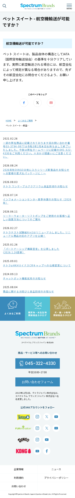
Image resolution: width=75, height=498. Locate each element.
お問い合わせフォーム (37, 382)
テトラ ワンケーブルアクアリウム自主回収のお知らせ (35, 186)
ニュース (56, 469)
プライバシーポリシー (56, 477)
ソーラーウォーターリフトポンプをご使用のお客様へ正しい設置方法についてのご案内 (36, 217)
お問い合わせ (18, 486)
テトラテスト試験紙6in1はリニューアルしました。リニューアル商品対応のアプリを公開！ (37, 234)
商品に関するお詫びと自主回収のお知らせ (28, 291)
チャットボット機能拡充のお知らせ (24, 278)
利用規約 (19, 477)
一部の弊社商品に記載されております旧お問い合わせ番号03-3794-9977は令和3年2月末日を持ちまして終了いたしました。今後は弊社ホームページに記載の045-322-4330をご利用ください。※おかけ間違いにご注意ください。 (37, 149)
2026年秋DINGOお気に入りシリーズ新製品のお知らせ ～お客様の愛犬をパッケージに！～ (36, 171)
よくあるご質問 (25, 120)
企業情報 (19, 469)
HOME (9, 120)
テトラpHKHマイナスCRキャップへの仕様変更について (37, 265)
